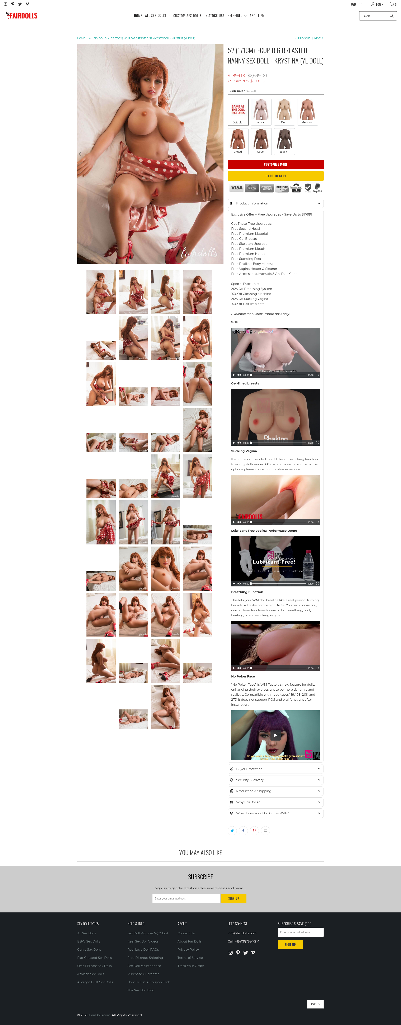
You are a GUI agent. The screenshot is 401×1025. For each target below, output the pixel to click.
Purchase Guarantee (143, 974)
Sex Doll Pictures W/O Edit (147, 933)
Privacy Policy (188, 949)
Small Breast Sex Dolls (94, 966)
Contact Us (186, 933)
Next (317, 38)
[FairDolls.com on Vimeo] (27, 4)
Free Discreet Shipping (145, 958)
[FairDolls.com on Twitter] (20, 4)
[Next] (220, 154)
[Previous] (80, 154)
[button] (158, 15)
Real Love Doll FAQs (143, 949)
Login (379, 4)
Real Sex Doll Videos (143, 941)
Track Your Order (191, 966)
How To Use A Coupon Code (149, 982)
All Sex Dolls (86, 933)
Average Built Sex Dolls (95, 982)
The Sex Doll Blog (140, 990)
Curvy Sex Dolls (89, 949)
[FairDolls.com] (21, 15)
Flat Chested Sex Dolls (94, 958)
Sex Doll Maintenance (144, 966)
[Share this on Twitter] (232, 830)
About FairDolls (190, 941)
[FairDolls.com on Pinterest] (12, 4)
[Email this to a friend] (265, 830)
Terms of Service (190, 958)
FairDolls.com (99, 1015)
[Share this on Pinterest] (254, 830)
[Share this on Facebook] (243, 830)
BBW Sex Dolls (88, 941)
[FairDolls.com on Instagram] (5, 4)
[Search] (391, 15)
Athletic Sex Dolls (90, 974)
